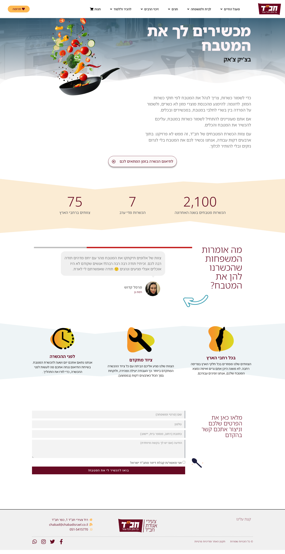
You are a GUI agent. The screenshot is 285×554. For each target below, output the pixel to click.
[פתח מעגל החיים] (221, 9)
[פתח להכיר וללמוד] (111, 9)
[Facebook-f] (61, 541)
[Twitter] (52, 541)
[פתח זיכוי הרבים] (141, 9)
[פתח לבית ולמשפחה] (188, 9)
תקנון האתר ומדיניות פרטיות (209, 541)
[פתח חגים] (169, 9)
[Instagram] (43, 541)
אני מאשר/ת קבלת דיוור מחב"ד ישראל (156, 462)
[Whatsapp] (34, 541)
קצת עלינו (243, 519)
